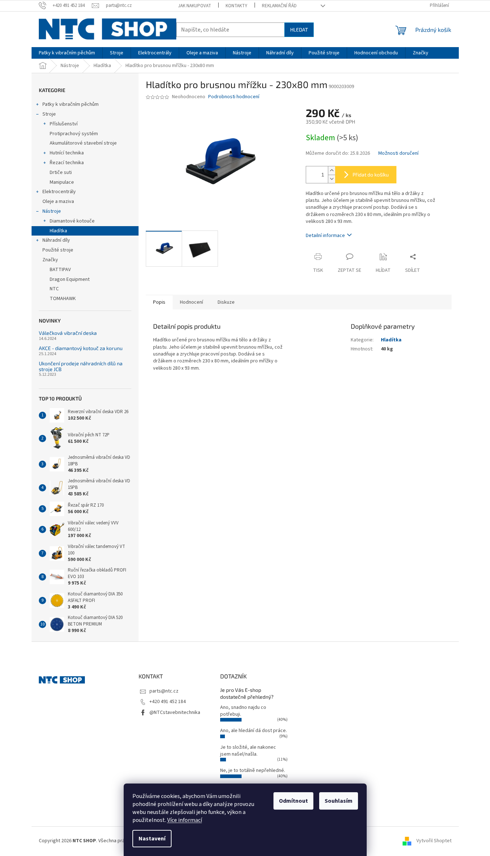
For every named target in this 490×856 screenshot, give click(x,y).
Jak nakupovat (194, 6)
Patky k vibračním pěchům (70, 104)
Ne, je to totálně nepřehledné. (252, 770)
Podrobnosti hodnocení (233, 97)
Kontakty (236, 6)
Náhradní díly (56, 240)
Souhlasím (339, 801)
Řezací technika (67, 162)
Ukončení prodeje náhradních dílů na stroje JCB (81, 366)
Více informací (184, 820)
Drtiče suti (61, 172)
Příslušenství (64, 124)
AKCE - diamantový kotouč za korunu (81, 348)
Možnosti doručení (398, 153)
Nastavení (152, 839)
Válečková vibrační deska (68, 333)
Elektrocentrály (59, 191)
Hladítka (58, 230)
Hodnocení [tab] (191, 302)
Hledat (299, 29)
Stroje (49, 114)
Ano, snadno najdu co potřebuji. (243, 711)
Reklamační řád (279, 6)
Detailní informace (325, 235)
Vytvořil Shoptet (434, 840)
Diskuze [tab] (226, 302)
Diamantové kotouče (72, 221)
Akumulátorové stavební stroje (83, 143)
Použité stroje (57, 250)
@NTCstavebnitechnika (174, 712)
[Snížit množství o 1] (331, 179)
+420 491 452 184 (167, 701)
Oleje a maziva (58, 201)
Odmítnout (293, 801)
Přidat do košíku (371, 174)
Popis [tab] (159, 302)
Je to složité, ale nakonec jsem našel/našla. (248, 751)
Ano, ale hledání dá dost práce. (253, 730)
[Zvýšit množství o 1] (331, 170)
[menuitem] (67, 53)
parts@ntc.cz (163, 691)
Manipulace (62, 182)
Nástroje (51, 211)
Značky (50, 259)
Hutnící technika (67, 153)
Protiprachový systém (74, 133)
